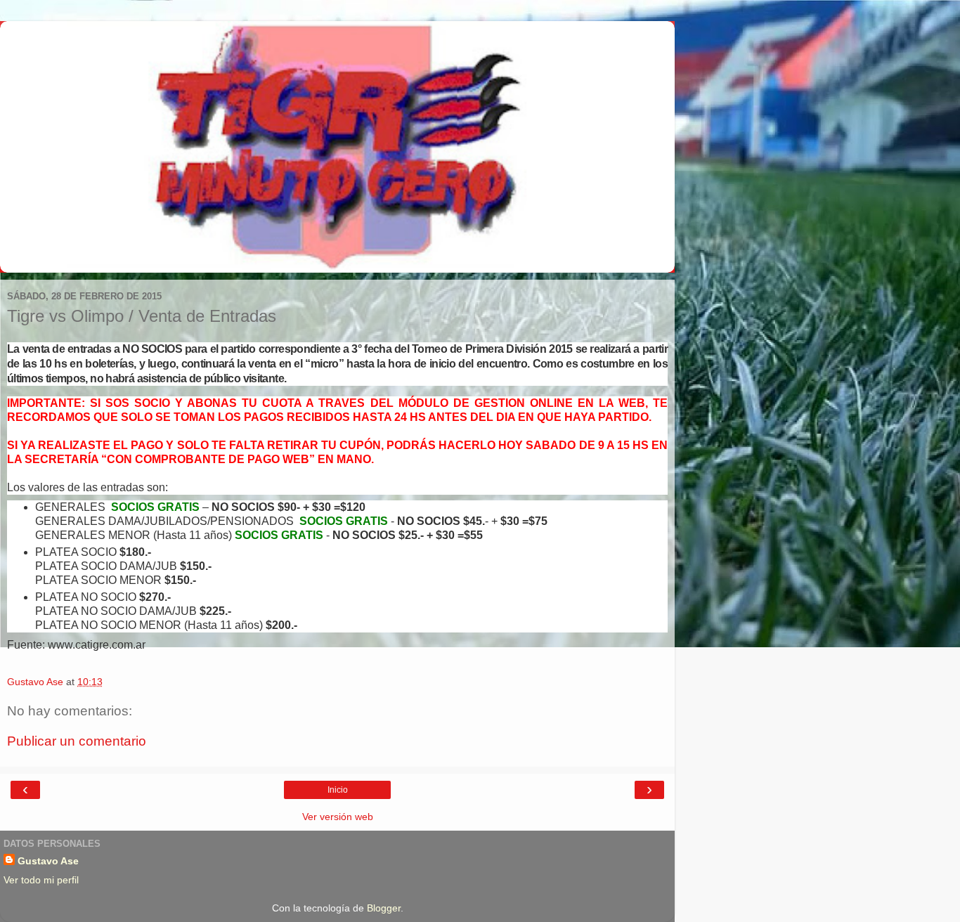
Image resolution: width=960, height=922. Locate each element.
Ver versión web (337, 816)
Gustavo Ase (48, 860)
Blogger (384, 908)
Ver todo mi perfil (41, 879)
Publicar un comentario (76, 741)
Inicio (337, 790)
